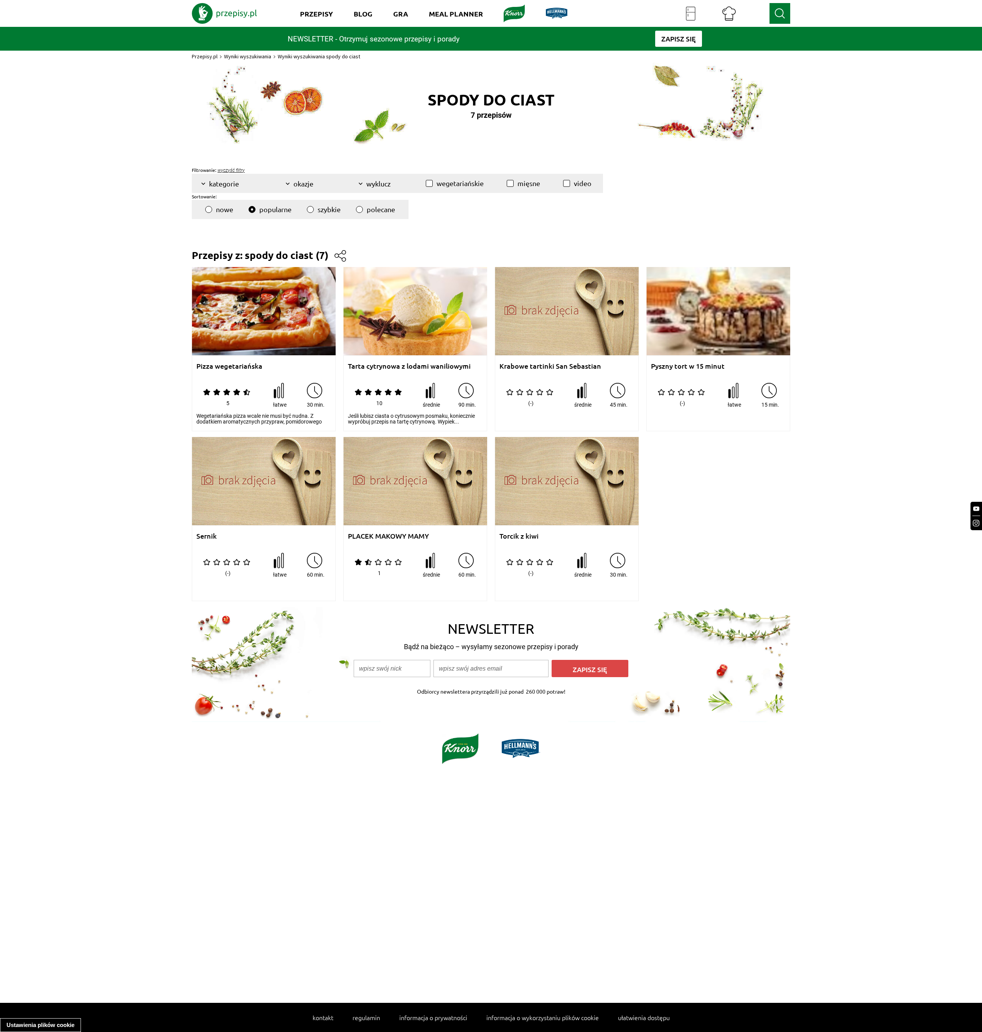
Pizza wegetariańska (229, 366)
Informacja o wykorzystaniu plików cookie (542, 1017)
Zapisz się (590, 669)
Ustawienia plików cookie (40, 1025)
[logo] (224, 13)
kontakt (323, 1017)
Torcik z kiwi (519, 536)
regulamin (366, 1017)
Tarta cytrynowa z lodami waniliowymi (409, 366)
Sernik (206, 536)
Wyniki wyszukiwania (247, 56)
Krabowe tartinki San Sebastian (550, 366)
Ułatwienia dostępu (644, 1017)
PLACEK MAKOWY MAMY (388, 536)
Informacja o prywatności (433, 1017)
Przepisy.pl (204, 56)
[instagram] (976, 523)
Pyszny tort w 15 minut (688, 366)
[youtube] (976, 509)
